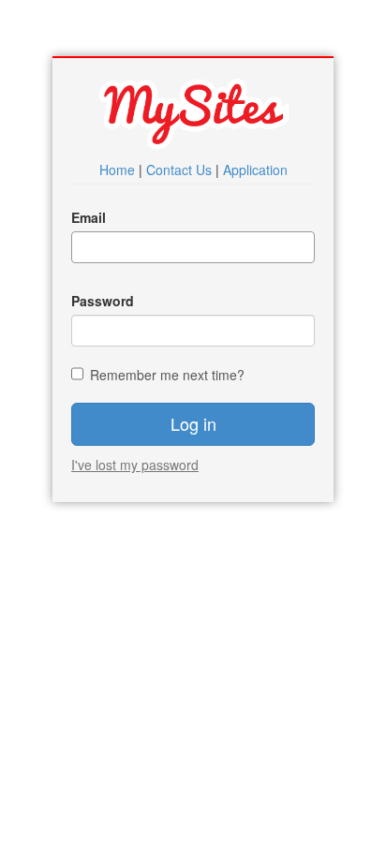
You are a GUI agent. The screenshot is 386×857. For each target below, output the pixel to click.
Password (102, 300)
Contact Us (179, 169)
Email (88, 217)
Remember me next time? (167, 374)
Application (255, 169)
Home (117, 169)
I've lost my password (135, 464)
